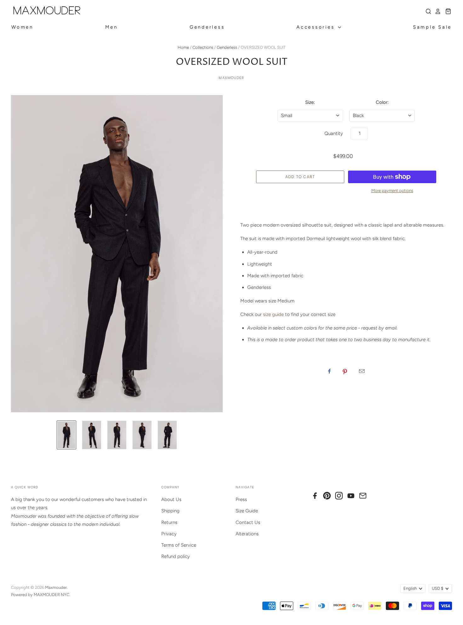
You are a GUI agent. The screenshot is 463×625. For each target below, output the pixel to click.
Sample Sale (432, 27)
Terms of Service (178, 545)
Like (329, 371)
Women (22, 27)
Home (183, 47)
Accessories (316, 27)
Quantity (333, 133)
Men (111, 27)
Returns (169, 522)
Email (362, 371)
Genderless (207, 27)
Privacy (169, 534)
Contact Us (248, 522)
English (410, 588)
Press (241, 499)
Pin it (345, 371)
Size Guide (247, 511)
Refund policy (175, 556)
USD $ (437, 588)
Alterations (247, 534)
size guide (273, 314)
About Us (171, 499)
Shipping (170, 511)
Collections (202, 47)
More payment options (392, 190)
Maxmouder (231, 77)
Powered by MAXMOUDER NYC (40, 594)
